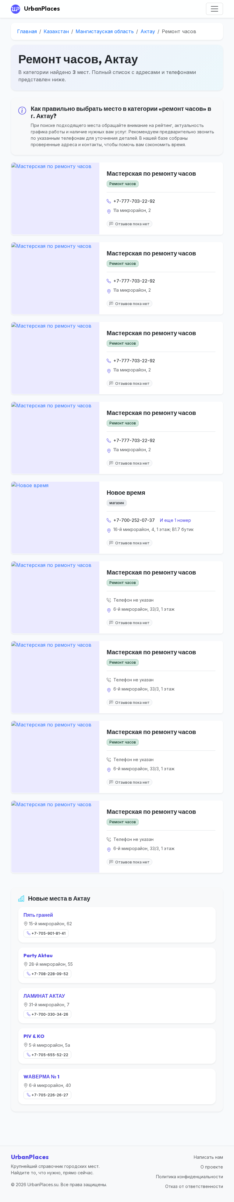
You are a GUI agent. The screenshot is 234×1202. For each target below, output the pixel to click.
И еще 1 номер (175, 520)
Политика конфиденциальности (189, 1176)
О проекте (211, 1166)
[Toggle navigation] (214, 9)
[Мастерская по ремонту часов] (55, 198)
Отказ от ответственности (194, 1186)
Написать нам (208, 1157)
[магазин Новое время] (55, 518)
